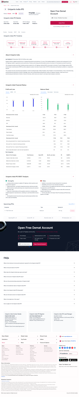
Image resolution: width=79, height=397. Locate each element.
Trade (21, 1)
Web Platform (32, 348)
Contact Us (3, 376)
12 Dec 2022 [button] (67, 43)
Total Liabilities (43, 92)
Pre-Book (72, 210)
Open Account (65, 1)
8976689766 (73, 341)
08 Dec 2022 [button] (45, 43)
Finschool (3, 354)
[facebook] (67, 348)
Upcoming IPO (12, 217)
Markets (35, 1)
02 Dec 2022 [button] (22, 43)
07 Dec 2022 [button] (33, 43)
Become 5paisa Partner (48, 348)
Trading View (32, 358)
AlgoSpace (32, 356)
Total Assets (56, 92)
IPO (8, 5)
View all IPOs (71, 204)
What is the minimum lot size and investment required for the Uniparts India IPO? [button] (22, 263)
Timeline (5, 32)
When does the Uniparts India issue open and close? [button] (15, 272)
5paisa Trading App (33, 352)
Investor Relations (5, 348)
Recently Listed (47, 217)
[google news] (75, 348)
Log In (71, 1)
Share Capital (50, 92)
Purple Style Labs (9, 210)
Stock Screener (18, 352)
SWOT (15, 32)
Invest (17, 1)
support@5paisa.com (68, 336)
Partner (43, 1)
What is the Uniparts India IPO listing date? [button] (13, 290)
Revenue (7, 92)
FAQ (19, 32)
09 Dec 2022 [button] (56, 43)
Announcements (5, 359)
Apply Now (62, 23)
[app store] (73, 360)
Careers (3, 351)
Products (25, 1)
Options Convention (5, 355)
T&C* (69, 26)
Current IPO (29, 217)
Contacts (23, 32)
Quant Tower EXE (33, 361)
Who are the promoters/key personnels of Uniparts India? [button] (17, 281)
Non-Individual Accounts (48, 351)
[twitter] (65, 348)
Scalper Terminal (33, 347)
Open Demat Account (40, 244)
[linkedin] (70, 348)
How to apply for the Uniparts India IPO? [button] (13, 303)
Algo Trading (32, 351)
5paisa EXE (32, 354)
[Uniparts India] (16, 14)
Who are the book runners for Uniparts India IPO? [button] (15, 294)
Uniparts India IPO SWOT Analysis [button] (17, 177)
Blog (2, 356)
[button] (75, 2)
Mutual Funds (18, 351)
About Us (3, 347)
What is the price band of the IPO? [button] (11, 267)
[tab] (39, 55)
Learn (39, 1)
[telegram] (60, 348)
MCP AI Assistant (33, 355)
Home (5, 5)
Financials (10, 32)
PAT (15, 92)
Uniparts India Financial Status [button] (16, 85)
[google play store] (63, 360)
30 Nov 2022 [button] (11, 43)
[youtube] (72, 348)
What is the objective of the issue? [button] (12, 299)
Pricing (30, 1)
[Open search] (48, 2)
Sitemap (3, 352)
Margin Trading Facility (20, 354)
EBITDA (11, 92)
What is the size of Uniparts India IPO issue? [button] (14, 276)
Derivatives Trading (19, 348)
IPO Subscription (65, 217)
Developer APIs (32, 359)
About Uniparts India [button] (13, 55)
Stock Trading (18, 347)
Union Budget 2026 (5, 358)
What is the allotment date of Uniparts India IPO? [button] (15, 285)
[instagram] (62, 348)
